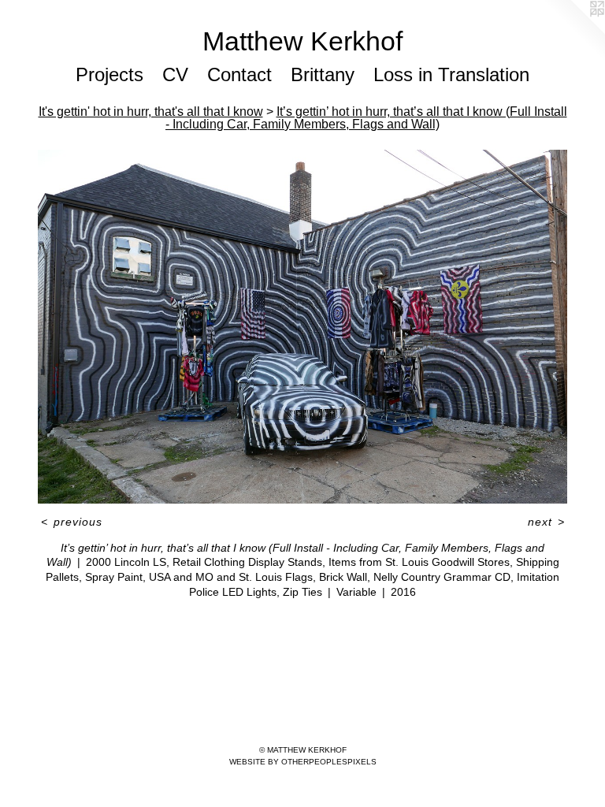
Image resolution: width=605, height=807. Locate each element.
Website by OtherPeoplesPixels (303, 761)
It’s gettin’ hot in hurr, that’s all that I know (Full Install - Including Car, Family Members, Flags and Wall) (366, 118)
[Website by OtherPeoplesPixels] (573, 31)
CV (175, 74)
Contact (239, 74)
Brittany (322, 74)
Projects (109, 74)
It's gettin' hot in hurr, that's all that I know (151, 111)
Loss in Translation (451, 74)
